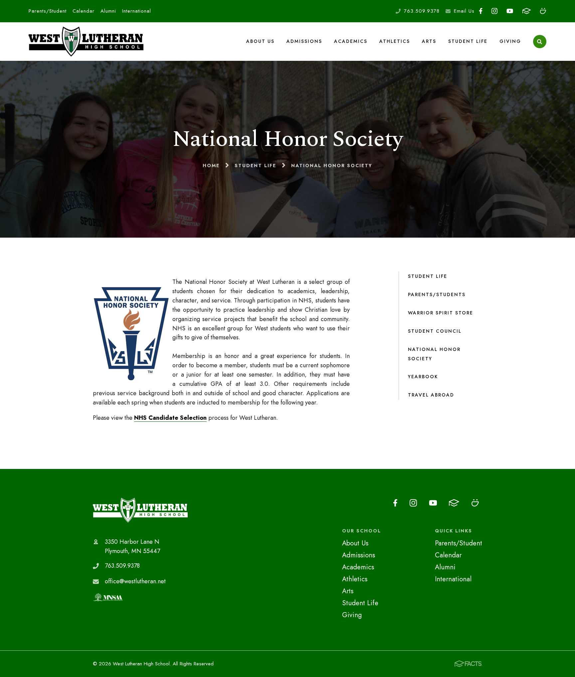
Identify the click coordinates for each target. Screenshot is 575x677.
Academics (350, 41)
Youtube (510, 11)
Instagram (494, 11)
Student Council (435, 331)
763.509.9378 (422, 11)
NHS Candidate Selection (170, 417)
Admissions (304, 41)
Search (539, 41)
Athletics (394, 41)
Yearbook (423, 376)
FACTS (526, 11)
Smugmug (543, 11)
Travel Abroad (431, 395)
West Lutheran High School (140, 510)
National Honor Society (434, 354)
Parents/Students (437, 294)
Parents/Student (48, 11)
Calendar (84, 11)
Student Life (467, 41)
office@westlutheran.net (135, 581)
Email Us (464, 11)
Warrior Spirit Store (440, 312)
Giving (510, 41)
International (136, 11)
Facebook (481, 11)
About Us (260, 41)
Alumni (108, 11)
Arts (429, 41)
